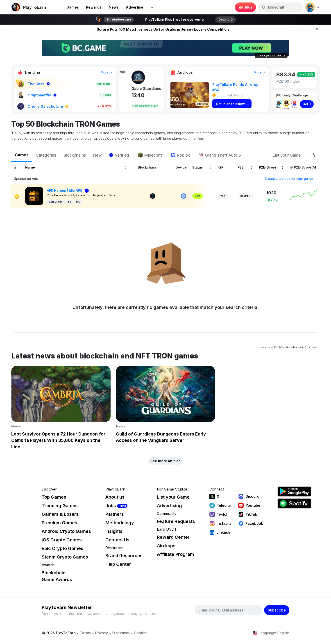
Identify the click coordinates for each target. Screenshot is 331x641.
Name (30, 167)
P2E (241, 167)
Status (197, 167)
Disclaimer (121, 633)
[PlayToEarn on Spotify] (294, 503)
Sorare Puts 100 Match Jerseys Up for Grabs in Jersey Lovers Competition (163, 29)
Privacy (101, 633)
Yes (222, 196)
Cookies (140, 633)
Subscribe (277, 610)
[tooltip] (314, 155)
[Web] (183, 196)
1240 (129, 95)
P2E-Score (267, 167)
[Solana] (153, 196)
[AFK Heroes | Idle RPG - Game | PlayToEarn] (34, 196)
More (105, 72)
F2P (220, 167)
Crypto (245, 196)
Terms (85, 633)
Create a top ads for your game (289, 178)
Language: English (273, 633)
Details (223, 19)
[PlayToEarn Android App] (294, 491)
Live (197, 196)
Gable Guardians (137, 88)
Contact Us (117, 540)
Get (305, 104)
